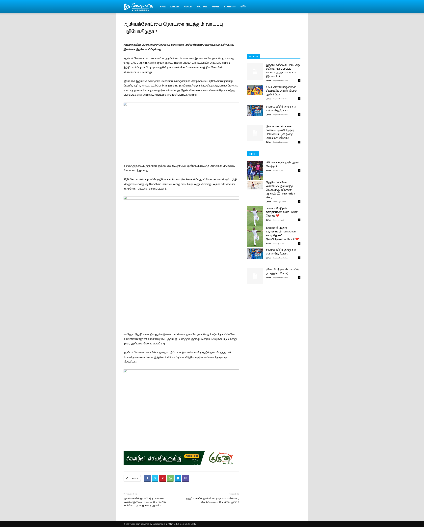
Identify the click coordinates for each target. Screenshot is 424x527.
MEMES (215, 6)
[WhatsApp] (170, 478)
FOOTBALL (202, 6)
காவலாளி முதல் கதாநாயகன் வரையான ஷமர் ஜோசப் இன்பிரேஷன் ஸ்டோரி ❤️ (282, 233)
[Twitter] (155, 478)
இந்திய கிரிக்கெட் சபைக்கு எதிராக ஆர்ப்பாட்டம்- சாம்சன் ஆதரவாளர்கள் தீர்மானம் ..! (283, 71)
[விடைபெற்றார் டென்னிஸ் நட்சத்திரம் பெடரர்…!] (255, 276)
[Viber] (185, 478)
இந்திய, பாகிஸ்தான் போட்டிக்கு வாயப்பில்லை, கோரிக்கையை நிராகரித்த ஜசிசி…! (212, 500)
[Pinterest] (162, 478)
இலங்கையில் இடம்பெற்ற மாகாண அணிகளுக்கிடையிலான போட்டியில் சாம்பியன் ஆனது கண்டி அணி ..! (145, 502)
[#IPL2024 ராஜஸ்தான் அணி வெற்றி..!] (255, 171)
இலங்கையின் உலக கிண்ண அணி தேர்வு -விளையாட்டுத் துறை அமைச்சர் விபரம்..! (280, 132)
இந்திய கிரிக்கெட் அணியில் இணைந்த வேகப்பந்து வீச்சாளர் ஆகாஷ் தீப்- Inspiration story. (280, 190)
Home (163, 6)
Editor (268, 80)
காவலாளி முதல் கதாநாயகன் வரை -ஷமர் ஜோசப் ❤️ (282, 212)
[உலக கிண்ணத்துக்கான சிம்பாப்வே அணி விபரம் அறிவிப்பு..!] (255, 90)
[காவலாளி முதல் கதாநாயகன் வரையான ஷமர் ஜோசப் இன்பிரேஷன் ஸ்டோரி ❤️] (255, 236)
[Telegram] (178, 478)
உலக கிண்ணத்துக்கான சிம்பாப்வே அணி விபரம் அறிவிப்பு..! (281, 91)
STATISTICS (230, 6)
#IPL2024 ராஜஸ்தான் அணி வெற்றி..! (282, 164)
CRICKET (188, 6)
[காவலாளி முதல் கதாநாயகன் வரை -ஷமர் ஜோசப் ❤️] (255, 216)
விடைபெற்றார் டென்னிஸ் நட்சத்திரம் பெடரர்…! (282, 271)
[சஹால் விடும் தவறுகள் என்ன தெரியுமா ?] (255, 110)
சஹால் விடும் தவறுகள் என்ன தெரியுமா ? (281, 108)
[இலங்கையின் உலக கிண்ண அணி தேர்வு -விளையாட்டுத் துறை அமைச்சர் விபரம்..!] (255, 133)
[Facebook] (147, 478)
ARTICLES (175, 6)
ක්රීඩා (243, 6)
